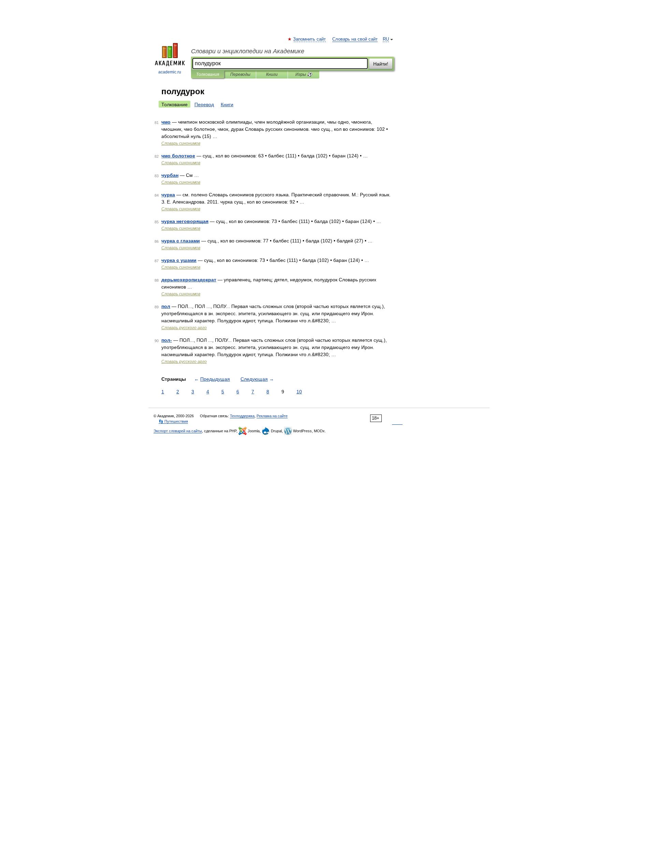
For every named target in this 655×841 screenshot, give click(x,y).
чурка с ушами (178, 260)
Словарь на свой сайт (355, 39)
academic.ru (169, 72)
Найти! (380, 64)
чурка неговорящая (184, 221)
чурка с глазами (180, 240)
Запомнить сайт (310, 39)
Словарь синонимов (180, 143)
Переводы (240, 74)
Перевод (204, 104)
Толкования (207, 74)
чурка (168, 194)
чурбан (169, 175)
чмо (166, 122)
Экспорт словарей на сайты (178, 431)
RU (386, 39)
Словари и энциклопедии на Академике (247, 51)
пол (165, 306)
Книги (272, 74)
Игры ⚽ (303, 74)
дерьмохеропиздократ (188, 279)
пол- (166, 340)
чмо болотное (178, 155)
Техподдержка (242, 416)
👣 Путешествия (173, 421)
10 (299, 391)
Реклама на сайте (272, 416)
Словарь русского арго (184, 327)
